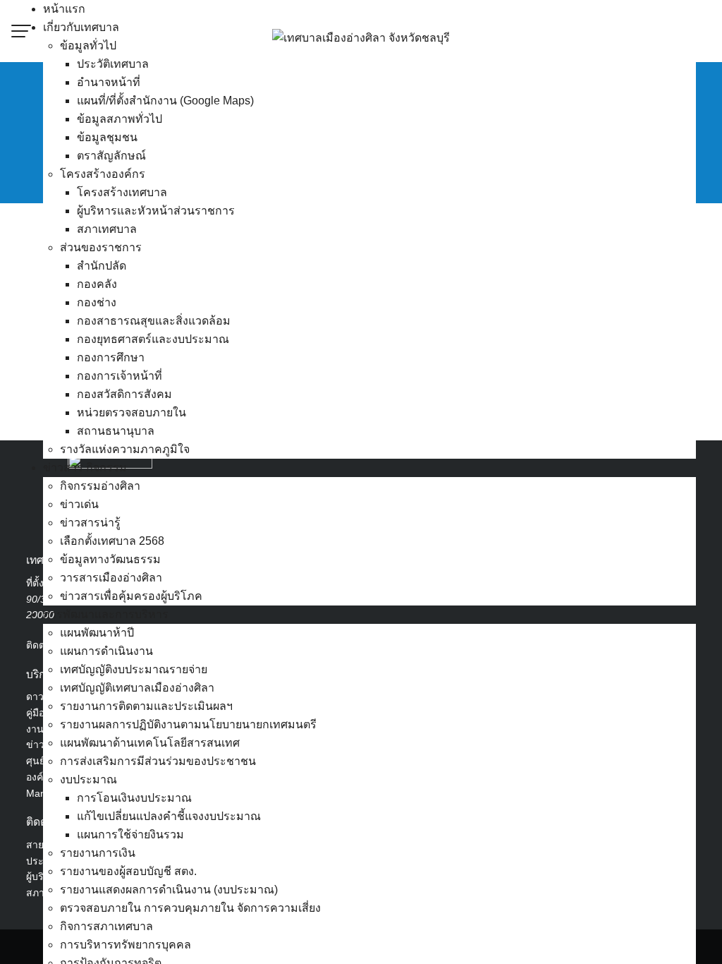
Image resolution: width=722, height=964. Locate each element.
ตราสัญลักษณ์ (111, 156)
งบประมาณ (88, 779)
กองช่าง (96, 302)
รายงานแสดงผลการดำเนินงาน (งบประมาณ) (169, 890)
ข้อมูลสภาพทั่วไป (119, 119)
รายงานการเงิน (97, 853)
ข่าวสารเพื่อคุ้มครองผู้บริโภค (131, 596)
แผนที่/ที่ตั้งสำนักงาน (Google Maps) (165, 101)
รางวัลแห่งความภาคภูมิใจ (125, 449)
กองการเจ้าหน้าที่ (119, 376)
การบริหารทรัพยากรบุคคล (125, 945)
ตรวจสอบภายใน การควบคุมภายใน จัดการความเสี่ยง (190, 908)
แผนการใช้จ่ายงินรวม (130, 835)
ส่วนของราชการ (101, 247)
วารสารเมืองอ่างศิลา (111, 578)
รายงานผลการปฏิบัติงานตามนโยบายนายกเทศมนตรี (188, 724)
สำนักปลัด (101, 266)
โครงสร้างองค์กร (102, 174)
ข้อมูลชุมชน (107, 137)
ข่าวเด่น (79, 504)
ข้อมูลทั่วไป (88, 46)
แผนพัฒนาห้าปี (97, 633)
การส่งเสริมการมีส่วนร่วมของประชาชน (158, 761)
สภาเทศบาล (107, 229)
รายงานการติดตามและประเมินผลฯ (146, 706)
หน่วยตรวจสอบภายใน (131, 412)
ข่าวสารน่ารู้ (90, 523)
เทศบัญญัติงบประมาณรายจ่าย (133, 669)
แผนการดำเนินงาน (106, 651)
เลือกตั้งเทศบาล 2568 (112, 541)
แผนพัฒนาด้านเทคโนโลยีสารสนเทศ (150, 743)
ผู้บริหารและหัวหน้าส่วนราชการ (156, 211)
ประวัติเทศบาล (113, 64)
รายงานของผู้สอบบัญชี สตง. (128, 871)
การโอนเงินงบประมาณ (134, 798)
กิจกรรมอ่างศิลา (100, 486)
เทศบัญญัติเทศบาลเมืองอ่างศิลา (137, 688)
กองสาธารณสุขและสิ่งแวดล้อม (154, 321)
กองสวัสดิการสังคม (124, 394)
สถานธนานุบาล (115, 431)
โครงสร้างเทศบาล (122, 192)
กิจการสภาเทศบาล (106, 926)
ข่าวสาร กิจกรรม (85, 468)
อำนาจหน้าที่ (108, 82)
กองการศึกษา (111, 357)
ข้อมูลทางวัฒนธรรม (110, 559)
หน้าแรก (64, 9)
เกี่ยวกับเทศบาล (81, 27)
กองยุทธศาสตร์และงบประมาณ (153, 339)
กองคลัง (97, 284)
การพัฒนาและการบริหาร (106, 614)
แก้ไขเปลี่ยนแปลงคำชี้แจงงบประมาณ (169, 816)
